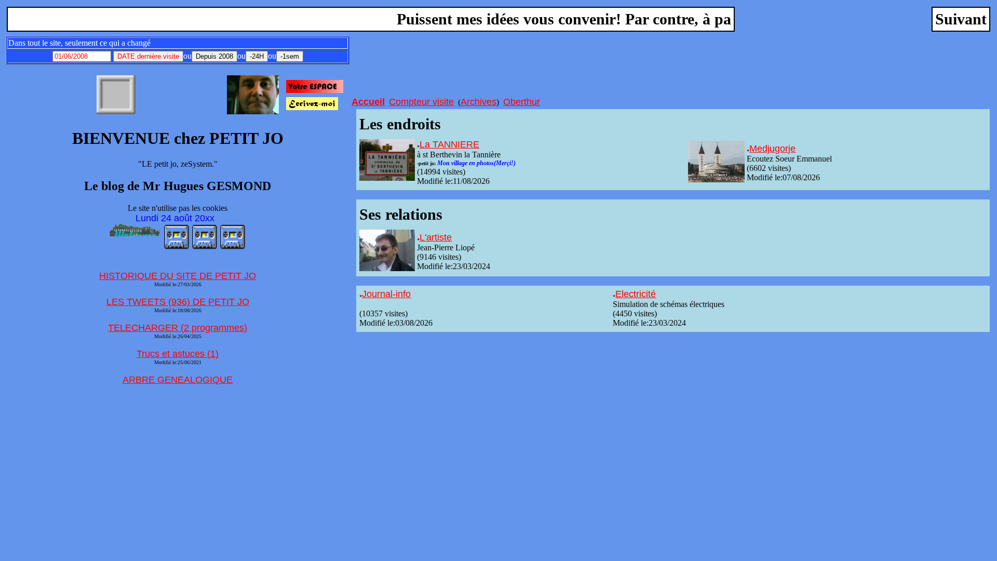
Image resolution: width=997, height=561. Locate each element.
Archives (478, 102)
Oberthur (521, 102)
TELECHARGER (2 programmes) (177, 328)
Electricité (635, 294)
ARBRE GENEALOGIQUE (178, 380)
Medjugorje (772, 148)
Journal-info (386, 294)
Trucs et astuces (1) (178, 354)
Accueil (368, 102)
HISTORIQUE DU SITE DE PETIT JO (177, 276)
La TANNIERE (449, 144)
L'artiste (436, 237)
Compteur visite (421, 102)
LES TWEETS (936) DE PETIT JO (177, 302)
